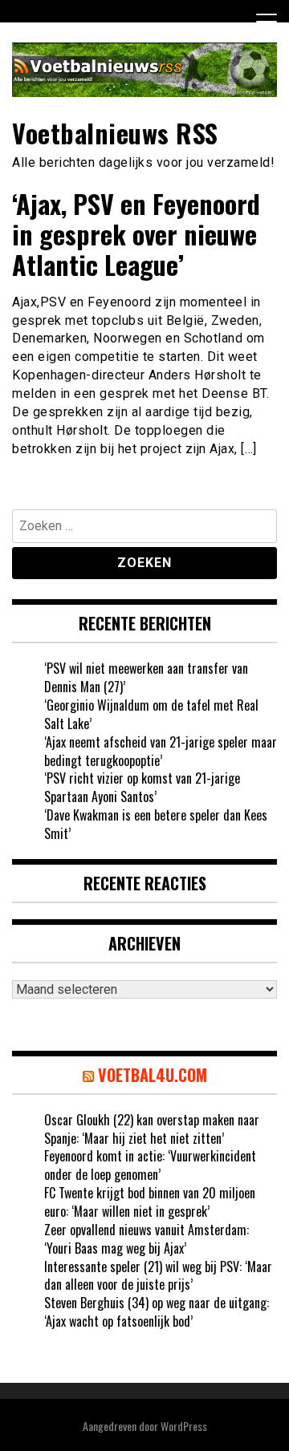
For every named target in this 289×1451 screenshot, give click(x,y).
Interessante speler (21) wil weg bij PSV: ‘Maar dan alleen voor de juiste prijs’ (158, 1276)
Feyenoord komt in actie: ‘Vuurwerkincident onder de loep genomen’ (150, 1165)
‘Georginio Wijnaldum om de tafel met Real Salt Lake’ (151, 714)
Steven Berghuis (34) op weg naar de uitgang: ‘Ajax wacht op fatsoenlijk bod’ (156, 1312)
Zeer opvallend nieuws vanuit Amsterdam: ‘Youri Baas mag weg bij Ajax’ (146, 1239)
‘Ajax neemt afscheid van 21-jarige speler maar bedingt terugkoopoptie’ (160, 751)
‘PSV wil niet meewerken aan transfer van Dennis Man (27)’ (146, 677)
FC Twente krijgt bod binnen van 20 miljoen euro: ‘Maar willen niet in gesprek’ (149, 1202)
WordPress (184, 1425)
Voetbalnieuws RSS (115, 133)
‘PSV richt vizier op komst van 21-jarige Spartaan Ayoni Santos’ (142, 787)
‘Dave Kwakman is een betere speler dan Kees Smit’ (155, 824)
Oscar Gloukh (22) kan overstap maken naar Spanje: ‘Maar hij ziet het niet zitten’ (151, 1129)
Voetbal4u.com (152, 1075)
